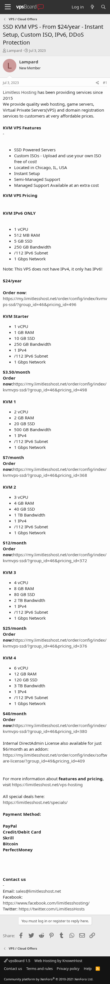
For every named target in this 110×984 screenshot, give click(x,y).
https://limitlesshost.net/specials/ (35, 802)
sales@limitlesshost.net (38, 891)
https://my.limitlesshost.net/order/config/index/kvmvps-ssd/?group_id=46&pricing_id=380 (55, 728)
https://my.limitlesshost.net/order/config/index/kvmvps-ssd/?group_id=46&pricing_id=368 (55, 472)
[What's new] (92, 7)
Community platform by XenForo (48, 979)
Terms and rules (39, 968)
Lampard (14, 50)
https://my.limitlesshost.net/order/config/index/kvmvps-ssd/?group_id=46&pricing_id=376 (55, 643)
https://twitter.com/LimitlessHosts (52, 909)
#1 (105, 82)
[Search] (103, 7)
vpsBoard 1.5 (19, 960)
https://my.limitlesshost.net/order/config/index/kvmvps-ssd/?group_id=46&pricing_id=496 (55, 301)
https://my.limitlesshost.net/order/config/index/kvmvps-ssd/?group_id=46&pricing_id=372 (55, 557)
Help (88, 968)
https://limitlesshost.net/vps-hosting (47, 784)
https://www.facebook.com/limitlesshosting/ (46, 903)
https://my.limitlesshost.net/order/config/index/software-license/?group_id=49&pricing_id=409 (55, 758)
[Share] (97, 83)
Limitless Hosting (19, 92)
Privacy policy (68, 968)
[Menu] (7, 7)
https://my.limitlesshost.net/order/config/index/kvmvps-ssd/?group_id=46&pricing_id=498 (55, 387)
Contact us (13, 968)
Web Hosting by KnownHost (58, 960)
